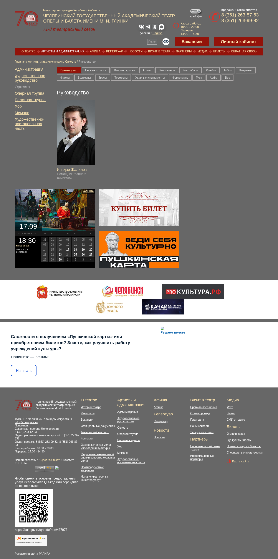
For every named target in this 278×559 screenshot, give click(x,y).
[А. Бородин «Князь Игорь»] (55, 210)
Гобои (228, 70)
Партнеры (184, 51)
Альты (147, 70)
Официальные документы (98, 426)
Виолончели (167, 70)
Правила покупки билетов (244, 446)
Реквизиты (87, 413)
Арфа (213, 77)
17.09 (28, 226)
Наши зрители (199, 426)
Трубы (103, 77)
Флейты (211, 70)
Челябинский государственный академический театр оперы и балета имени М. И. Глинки (56, 405)
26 (83, 254)
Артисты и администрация (62, 51)
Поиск (152, 41)
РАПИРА (44, 553)
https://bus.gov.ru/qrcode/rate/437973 (41, 529)
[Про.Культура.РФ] (193, 291)
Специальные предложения (245, 452)
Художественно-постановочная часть (29, 124)
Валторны (84, 77)
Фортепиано (180, 77)
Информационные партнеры (202, 457)
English (157, 33)
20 (90, 249)
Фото (230, 407)
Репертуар (114, 51)
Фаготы (65, 77)
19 (83, 249)
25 (75, 254)
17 (67, 249)
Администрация (29, 69)
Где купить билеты (239, 440)
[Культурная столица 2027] (122, 291)
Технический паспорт (95, 432)
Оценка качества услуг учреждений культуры (96, 446)
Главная (20, 61)
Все (227, 77)
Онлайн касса (236, 433)
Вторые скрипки (124, 70)
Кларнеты (245, 70)
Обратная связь (244, 51)
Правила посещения (203, 407)
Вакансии (192, 41)
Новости (135, 51)
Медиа (202, 51)
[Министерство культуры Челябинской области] (59, 291)
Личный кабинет (238, 41)
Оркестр (70, 61)
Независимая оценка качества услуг (94, 478)
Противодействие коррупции (92, 468)
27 (90, 254)
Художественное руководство (30, 78)
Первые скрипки (95, 70)
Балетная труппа (30, 100)
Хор (18, 106)
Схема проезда (200, 413)
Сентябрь (27, 233)
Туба (199, 77)
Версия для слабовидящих (165, 41)
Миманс (22, 113)
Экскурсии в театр (202, 432)
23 (60, 254)
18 (75, 249)
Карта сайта (240, 461)
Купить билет (139, 208)
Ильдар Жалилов (72, 170)
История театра (91, 407)
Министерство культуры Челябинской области (71, 10)
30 (60, 259)
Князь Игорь (23, 245)
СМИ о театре (236, 419)
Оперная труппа (29, 93)
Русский (144, 33)
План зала (197, 419)
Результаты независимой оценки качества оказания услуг (98, 457)
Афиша (95, 51)
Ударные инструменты (150, 77)
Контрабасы (190, 70)
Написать (23, 371)
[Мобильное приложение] (163, 306)
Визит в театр (159, 51)
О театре (29, 51)
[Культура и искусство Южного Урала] (109, 306)
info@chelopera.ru (26, 422)
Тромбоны (120, 77)
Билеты (219, 51)
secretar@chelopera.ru (44, 428)
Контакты (87, 438)
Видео (231, 413)
